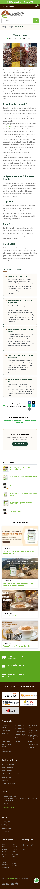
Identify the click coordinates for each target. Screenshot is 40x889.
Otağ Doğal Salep (33, 736)
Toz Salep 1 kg (19, 738)
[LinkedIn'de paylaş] (33, 405)
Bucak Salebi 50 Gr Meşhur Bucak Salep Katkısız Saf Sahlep (23, 477)
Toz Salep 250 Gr (6, 831)
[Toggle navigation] (36, 12)
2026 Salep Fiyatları (9, 616)
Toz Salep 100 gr (20, 731)
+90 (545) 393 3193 (9, 807)
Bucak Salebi (7, 126)
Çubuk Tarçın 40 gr (15, 511)
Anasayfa (4, 27)
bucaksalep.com (11, 878)
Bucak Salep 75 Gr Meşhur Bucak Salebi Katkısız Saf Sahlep (23, 494)
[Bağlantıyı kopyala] (29, 409)
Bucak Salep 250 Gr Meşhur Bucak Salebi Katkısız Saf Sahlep (21, 503)
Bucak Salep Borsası (8, 764)
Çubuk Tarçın (32, 747)
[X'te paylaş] (33, 402)
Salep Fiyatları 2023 (7, 770)
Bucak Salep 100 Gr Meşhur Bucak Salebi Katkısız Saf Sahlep (21, 468)
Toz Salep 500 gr (20, 735)
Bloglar (11, 27)
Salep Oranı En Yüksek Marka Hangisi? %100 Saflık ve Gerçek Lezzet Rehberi (18, 584)
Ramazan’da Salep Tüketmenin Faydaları (17, 646)
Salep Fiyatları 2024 (7, 767)
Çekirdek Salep (6, 730)
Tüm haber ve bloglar (8, 783)
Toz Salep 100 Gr (6, 828)
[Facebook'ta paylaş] (29, 402)
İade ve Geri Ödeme (4, 857)
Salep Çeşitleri (6, 780)
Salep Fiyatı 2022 (6, 777)
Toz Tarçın (18, 741)
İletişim (14, 860)
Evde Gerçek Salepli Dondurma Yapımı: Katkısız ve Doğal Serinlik (19, 552)
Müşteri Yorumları (33, 744)
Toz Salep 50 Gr (6, 822)
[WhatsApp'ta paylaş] (29, 405)
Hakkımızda (5, 867)
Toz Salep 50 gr (19, 728)
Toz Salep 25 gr (19, 725)
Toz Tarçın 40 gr (14, 486)
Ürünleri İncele (20, 443)
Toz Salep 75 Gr (6, 825)
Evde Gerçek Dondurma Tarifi (10, 774)
